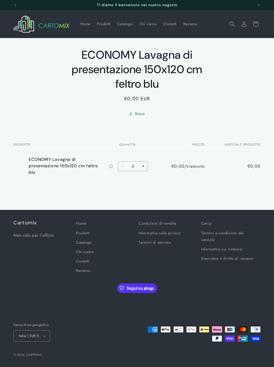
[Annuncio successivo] (259, 5)
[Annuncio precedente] (15, 5)
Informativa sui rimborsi (222, 249)
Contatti (82, 261)
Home (81, 223)
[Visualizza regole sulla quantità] (111, 166)
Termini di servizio (155, 242)
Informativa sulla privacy (160, 233)
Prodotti (83, 233)
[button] (232, 24)
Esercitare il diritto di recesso (227, 258)
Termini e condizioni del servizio (222, 236)
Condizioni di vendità (157, 223)
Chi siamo (85, 251)
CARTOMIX (34, 355)
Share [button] (140, 113)
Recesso (83, 270)
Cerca (206, 223)
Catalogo (84, 242)
